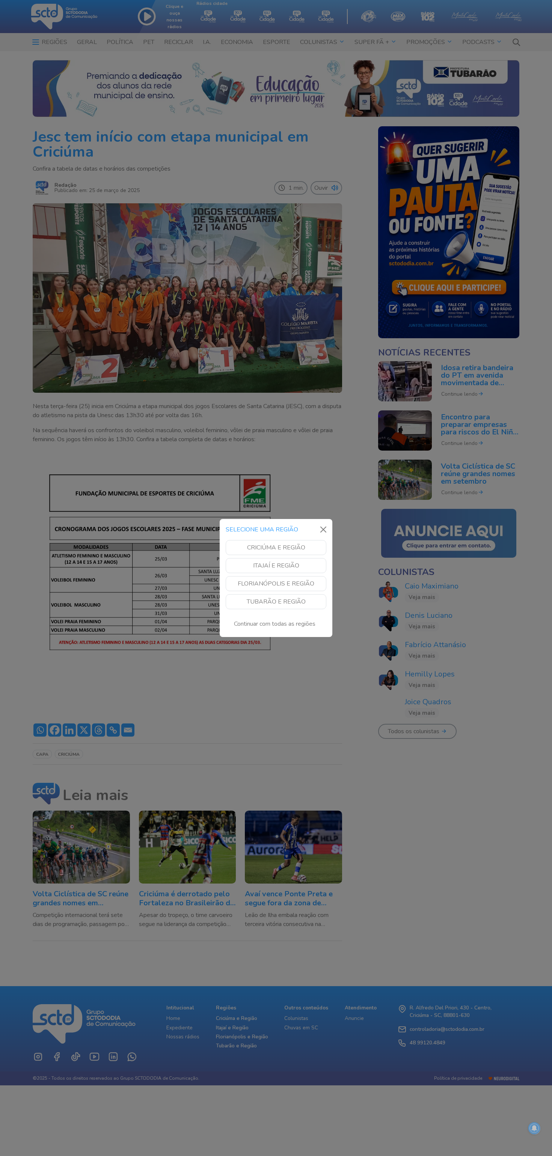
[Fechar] (323, 530)
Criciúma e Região (276, 547)
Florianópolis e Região (276, 584)
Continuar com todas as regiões (274, 624)
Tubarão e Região (276, 602)
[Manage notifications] (534, 1128)
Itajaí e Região (276, 565)
